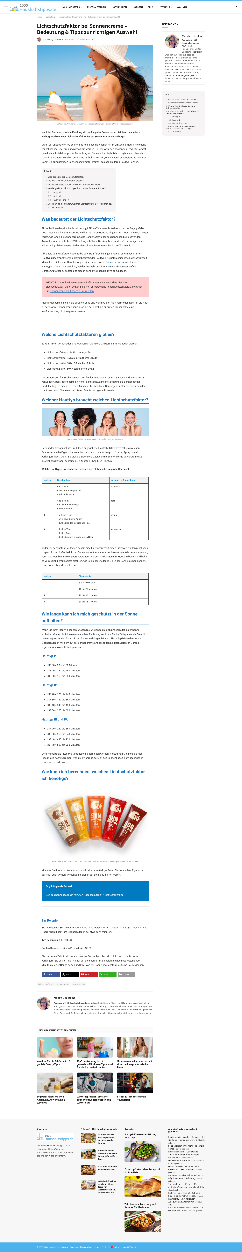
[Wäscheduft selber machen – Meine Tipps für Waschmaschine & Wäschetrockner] (88, 1185)
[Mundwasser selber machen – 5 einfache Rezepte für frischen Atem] (135, 1047)
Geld (150, 7)
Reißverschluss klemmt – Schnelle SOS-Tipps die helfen (184, 1194)
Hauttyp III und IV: (60, 200)
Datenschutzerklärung (90, 1247)
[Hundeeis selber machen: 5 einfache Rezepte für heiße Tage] (88, 1154)
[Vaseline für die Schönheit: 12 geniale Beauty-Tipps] (55, 1047)
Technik (165, 7)
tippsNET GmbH (130, 1247)
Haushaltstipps (70, 7)
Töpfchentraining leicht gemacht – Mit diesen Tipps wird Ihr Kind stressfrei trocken (95, 1064)
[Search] (236, 7)
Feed (104, 1247)
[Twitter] (27, 159)
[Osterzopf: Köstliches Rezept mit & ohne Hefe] (143, 1186)
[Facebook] (27, 139)
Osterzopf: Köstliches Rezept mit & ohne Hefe (143, 1171)
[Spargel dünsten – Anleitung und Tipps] (143, 1151)
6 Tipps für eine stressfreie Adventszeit (131, 1098)
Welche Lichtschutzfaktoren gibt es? (66, 180)
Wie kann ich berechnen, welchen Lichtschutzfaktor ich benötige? (80, 203)
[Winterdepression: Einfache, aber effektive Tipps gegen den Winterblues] (95, 1083)
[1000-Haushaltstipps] (33, 7)
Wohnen (182, 7)
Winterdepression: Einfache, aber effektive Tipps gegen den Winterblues (94, 1099)
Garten (138, 7)
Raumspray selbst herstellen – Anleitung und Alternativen (182, 1200)
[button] (51, 974)
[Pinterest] (27, 146)
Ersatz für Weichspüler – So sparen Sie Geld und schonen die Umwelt (186, 1138)
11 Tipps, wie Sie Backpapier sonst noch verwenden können (106, 1138)
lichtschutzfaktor (45, 984)
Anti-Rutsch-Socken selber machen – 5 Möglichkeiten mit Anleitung (186, 1177)
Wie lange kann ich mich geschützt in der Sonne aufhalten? (77, 188)
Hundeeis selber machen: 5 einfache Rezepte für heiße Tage (107, 1154)
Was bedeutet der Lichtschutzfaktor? (66, 177)
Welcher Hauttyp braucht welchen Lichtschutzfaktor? (74, 184)
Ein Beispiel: (58, 207)
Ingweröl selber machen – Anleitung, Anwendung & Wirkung (51, 1099)
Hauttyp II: (57, 196)
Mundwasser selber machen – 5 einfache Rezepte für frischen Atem (134, 1064)
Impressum (75, 1247)
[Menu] (6, 7)
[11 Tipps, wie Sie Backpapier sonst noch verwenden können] (88, 1138)
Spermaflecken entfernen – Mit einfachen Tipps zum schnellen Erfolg (186, 1185)
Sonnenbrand (63, 984)
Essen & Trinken (96, 7)
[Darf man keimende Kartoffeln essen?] (88, 1170)
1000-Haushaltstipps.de (58, 1247)
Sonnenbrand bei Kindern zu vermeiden (72, 291)
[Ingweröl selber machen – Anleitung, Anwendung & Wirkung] (55, 1083)
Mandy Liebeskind (55, 39)
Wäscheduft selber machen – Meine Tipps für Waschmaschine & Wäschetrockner (107, 1187)
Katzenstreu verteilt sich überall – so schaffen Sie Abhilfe (185, 1209)
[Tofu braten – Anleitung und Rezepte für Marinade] (143, 1221)
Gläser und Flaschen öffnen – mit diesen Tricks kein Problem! (183, 1168)
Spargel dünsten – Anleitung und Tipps (140, 1136)
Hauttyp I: (56, 192)
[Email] (27, 166)
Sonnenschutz (114, 262)
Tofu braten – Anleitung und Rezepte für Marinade (140, 1206)
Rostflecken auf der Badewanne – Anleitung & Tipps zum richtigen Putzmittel (184, 1154)
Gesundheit (120, 7)
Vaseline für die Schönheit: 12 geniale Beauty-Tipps (53, 1063)
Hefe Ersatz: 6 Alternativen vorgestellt (186, 1160)
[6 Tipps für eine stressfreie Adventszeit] (135, 1083)
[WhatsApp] (27, 153)
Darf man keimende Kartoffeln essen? (107, 1168)
